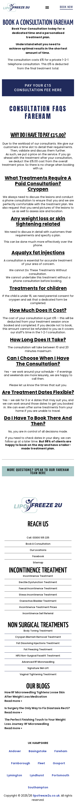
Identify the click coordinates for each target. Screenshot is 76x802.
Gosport (59, 763)
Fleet (41, 763)
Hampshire (40, 743)
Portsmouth (60, 775)
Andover (15, 751)
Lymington (14, 775)
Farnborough (20, 763)
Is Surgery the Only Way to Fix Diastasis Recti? (37, 708)
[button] (47, 7)
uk (30, 743)
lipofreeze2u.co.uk (46, 796)
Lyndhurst (37, 775)
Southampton (38, 787)
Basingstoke (38, 751)
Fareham (60, 751)
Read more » (13, 701)
